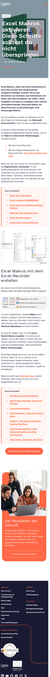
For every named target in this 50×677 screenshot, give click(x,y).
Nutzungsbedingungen (9, 622)
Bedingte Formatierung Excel (24, 213)
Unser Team (30, 591)
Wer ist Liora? (6, 591)
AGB (2, 619)
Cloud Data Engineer (20, 408)
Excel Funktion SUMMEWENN (24, 200)
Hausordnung (6, 604)
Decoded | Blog (31, 605)
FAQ (2, 608)
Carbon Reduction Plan (9, 634)
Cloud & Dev (6, 16)
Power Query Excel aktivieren (24, 222)
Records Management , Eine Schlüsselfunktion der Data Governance (23, 432)
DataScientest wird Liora (35, 612)
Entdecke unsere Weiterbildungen (24, 451)
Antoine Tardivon (16, 62)
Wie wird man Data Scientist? (24, 396)
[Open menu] (45, 5)
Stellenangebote (32, 595)
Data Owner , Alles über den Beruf (26, 440)
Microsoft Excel (27, 376)
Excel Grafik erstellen (20, 218)
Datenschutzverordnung (10, 611)
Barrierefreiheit (7, 637)
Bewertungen (6, 600)
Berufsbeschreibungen (34, 609)
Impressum (5, 615)
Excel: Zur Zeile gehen (20, 195)
